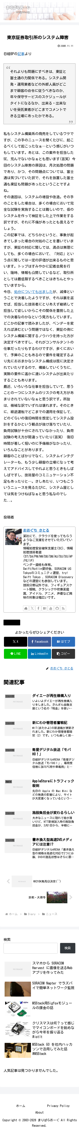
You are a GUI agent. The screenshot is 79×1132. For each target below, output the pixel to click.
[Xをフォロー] (32, 608)
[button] (63, 654)
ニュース (13, 622)
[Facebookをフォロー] (38, 608)
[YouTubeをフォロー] (51, 608)
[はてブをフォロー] (44, 608)
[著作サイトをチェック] (26, 608)
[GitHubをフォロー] (57, 608)
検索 (7, 939)
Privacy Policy (58, 1105)
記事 (21, 54)
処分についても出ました (33, 291)
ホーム (20, 1105)
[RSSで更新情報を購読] (63, 608)
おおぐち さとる (36, 530)
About (39, 1112)
